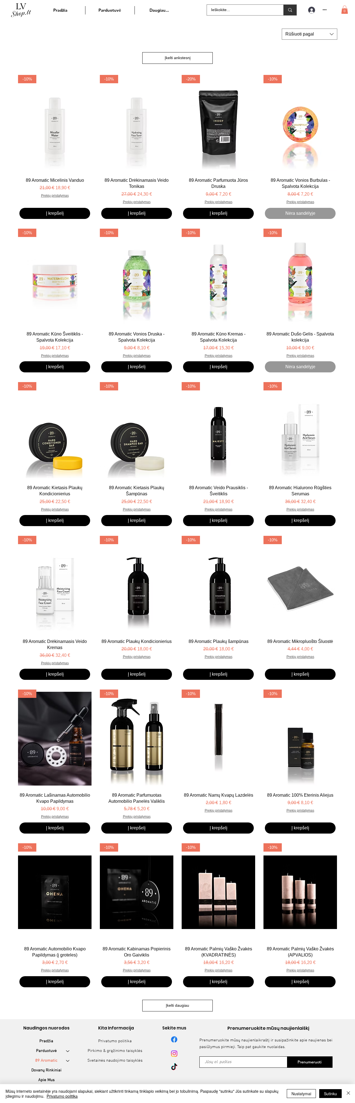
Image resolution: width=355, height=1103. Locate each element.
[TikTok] (174, 1067)
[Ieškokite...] (289, 10)
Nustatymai (301, 1093)
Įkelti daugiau (177, 1005)
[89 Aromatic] (68, 1061)
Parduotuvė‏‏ (46, 1050)
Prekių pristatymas (55, 196)
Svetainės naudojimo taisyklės (115, 1060)
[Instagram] (174, 1053)
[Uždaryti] (348, 1094)
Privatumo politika (115, 1041)
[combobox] (309, 34)
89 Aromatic (46, 1060)
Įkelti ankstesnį (178, 57)
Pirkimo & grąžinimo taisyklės (115, 1050)
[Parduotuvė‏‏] (68, 1051)
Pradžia (46, 1041)
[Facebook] (174, 1039)
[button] (344, 10)
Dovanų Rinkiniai (46, 1070)
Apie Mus (46, 1079)
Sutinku (330, 1093)
